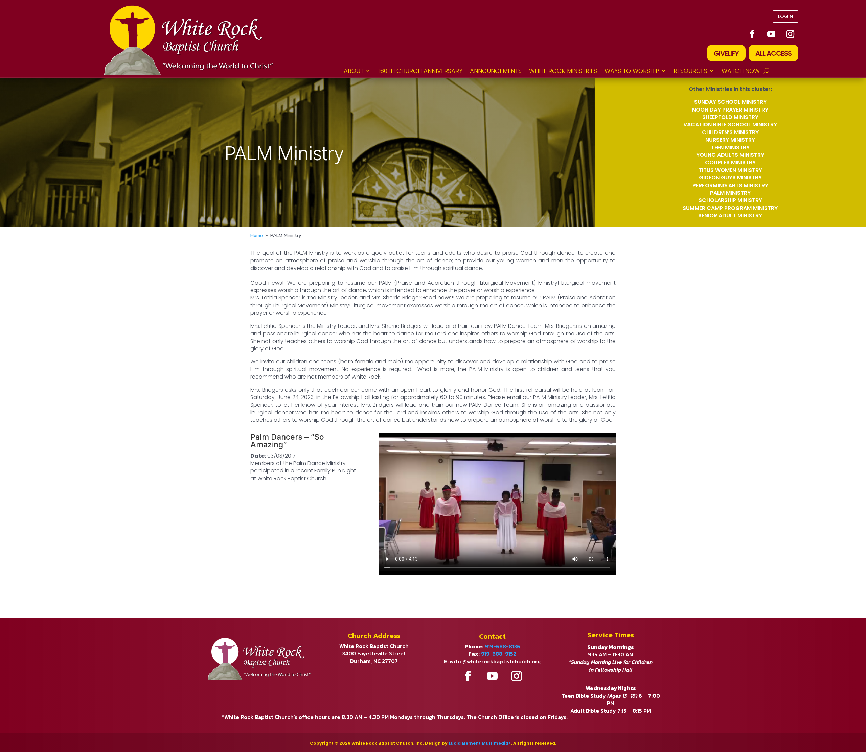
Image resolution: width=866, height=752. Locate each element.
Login (785, 16)
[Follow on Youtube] (771, 34)
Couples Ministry (730, 162)
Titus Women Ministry (730, 170)
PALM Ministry (730, 193)
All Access (773, 53)
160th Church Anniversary (420, 71)
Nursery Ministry (730, 140)
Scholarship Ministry (730, 200)
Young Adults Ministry (730, 155)
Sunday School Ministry (730, 102)
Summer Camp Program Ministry (730, 208)
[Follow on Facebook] (752, 34)
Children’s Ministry (730, 132)
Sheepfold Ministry (730, 117)
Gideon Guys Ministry (730, 177)
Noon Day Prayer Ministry (730, 110)
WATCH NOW (741, 71)
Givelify (726, 53)
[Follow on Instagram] (790, 34)
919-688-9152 (498, 654)
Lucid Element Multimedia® (480, 743)
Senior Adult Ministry (730, 215)
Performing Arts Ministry (730, 185)
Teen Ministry (730, 147)
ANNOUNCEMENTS (496, 71)
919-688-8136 (502, 646)
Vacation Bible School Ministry (730, 124)
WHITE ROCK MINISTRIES (563, 71)
